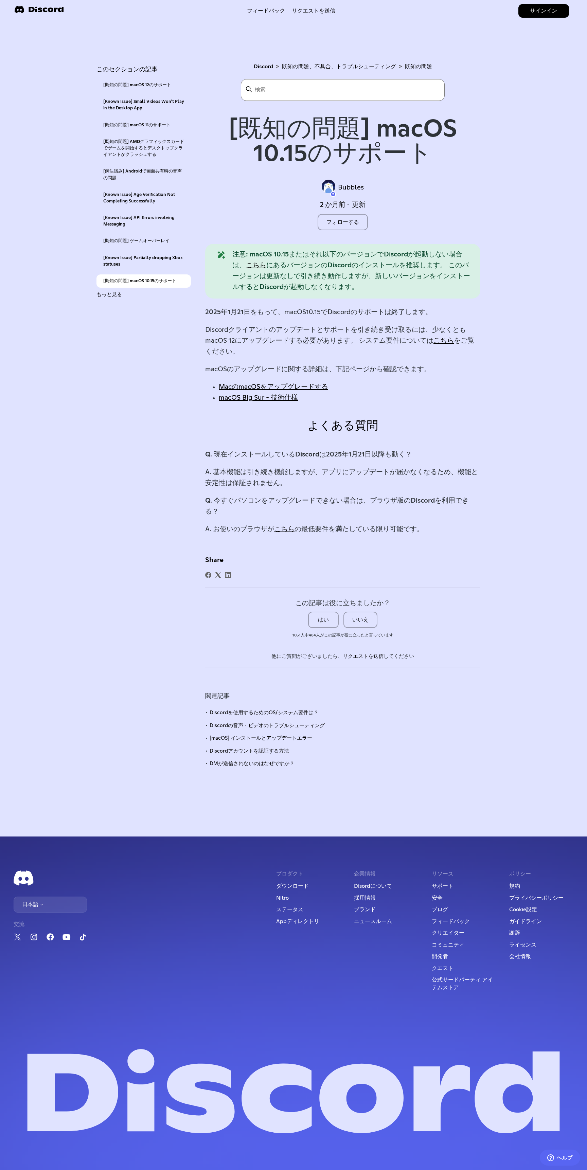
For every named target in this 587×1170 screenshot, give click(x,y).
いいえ (360, 620)
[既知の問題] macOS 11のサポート (137, 125)
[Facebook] (208, 575)
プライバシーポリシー (536, 898)
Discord (263, 66)
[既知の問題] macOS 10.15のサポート (139, 281)
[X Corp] (218, 575)
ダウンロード (292, 886)
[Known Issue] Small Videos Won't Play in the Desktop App (143, 105)
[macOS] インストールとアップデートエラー (261, 738)
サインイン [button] (543, 11)
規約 (514, 886)
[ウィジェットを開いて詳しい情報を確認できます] (560, 1158)
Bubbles (351, 187)
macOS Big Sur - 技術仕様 (258, 397)
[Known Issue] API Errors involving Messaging (139, 221)
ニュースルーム (373, 921)
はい (323, 620)
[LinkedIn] (228, 575)
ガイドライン (525, 921)
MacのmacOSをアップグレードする (273, 386)
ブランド (365, 909)
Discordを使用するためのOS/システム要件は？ (264, 712)
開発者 (440, 956)
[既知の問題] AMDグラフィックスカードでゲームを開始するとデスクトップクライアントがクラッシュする (143, 148)
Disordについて (373, 886)
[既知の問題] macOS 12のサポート (137, 85)
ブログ (440, 909)
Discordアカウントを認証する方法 (249, 751)
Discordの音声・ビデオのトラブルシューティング (267, 725)
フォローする (342, 222)
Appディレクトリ (297, 921)
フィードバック (266, 11)
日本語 (31, 904)
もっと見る (109, 294)
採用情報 (365, 898)
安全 (437, 898)
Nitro (282, 898)
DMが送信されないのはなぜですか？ (252, 763)
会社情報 (520, 956)
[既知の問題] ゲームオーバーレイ (136, 241)
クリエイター (448, 933)
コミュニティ (448, 945)
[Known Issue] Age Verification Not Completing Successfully (139, 198)
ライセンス (522, 945)
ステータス (289, 909)
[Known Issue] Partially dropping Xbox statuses (143, 261)
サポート (442, 886)
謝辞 (514, 933)
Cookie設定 (523, 909)
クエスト (442, 968)
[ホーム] (39, 11)
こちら (256, 265)
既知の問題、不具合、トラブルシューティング (339, 66)
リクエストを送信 (313, 11)
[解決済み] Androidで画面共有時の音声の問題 (142, 174)
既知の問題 (418, 66)
